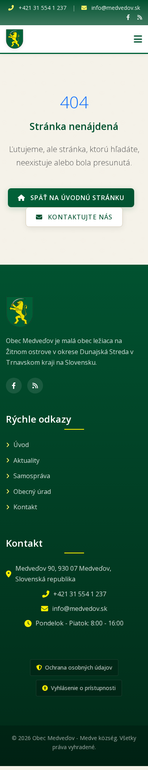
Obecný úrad (32, 491)
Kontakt (25, 507)
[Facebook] (128, 17)
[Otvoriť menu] (138, 39)
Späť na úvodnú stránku (76, 197)
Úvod (21, 444)
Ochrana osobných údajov (77, 667)
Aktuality (26, 460)
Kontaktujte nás (79, 217)
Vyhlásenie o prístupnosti (82, 688)
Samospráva (31, 475)
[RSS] (139, 17)
